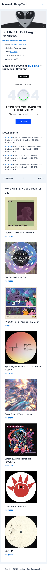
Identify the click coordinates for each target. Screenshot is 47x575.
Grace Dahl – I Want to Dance (18, 414)
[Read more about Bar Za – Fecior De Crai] (21, 258)
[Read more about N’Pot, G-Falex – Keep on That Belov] (21, 303)
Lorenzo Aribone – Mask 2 (17, 506)
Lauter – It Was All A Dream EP (19, 232)
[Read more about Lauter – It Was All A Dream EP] (21, 213)
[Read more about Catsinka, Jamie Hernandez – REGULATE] (21, 440)
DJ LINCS (13, 52)
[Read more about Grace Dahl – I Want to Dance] (21, 395)
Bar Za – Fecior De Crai (15, 277)
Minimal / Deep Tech (15, 4)
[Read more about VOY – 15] (21, 532)
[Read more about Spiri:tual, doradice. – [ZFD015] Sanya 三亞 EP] (21, 347)
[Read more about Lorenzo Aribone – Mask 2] (21, 487)
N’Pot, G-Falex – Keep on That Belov (22, 322)
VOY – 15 (9, 551)
